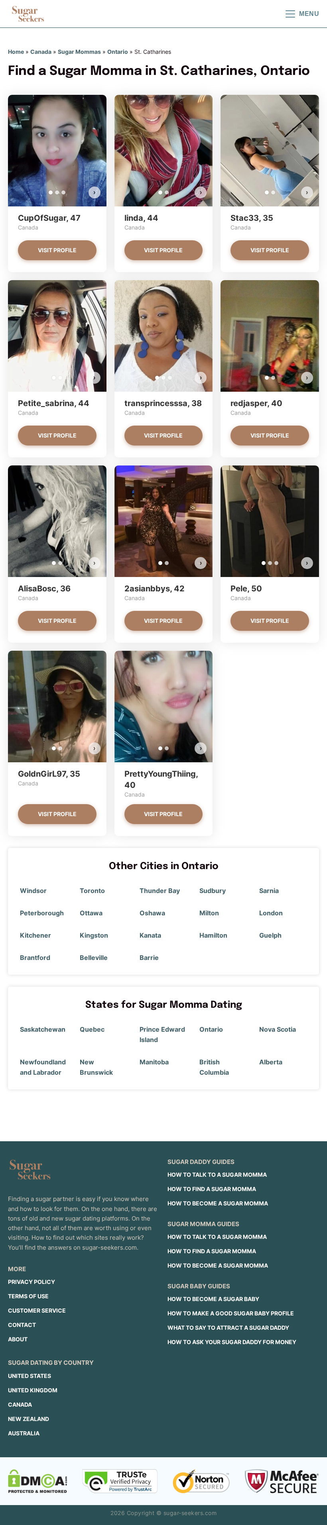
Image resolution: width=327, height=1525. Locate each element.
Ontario (117, 51)
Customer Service (37, 1310)
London (271, 913)
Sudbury (212, 891)
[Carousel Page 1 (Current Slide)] (51, 192)
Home (16, 51)
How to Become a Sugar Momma (217, 1203)
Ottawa (91, 913)
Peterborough (42, 913)
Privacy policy (31, 1281)
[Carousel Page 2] (57, 192)
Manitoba (154, 1062)
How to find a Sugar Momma (211, 1188)
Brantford (35, 958)
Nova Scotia (277, 1029)
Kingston (94, 935)
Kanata (150, 935)
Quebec (92, 1029)
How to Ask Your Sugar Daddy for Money (231, 1342)
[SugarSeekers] (28, 14)
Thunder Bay (160, 891)
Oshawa (152, 913)
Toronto (92, 891)
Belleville (94, 958)
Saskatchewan (42, 1029)
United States (29, 1375)
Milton (209, 913)
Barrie (149, 958)
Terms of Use (28, 1296)
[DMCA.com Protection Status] (37, 1481)
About (18, 1339)
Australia (23, 1433)
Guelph (270, 935)
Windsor (33, 891)
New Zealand (28, 1418)
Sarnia (269, 891)
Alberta (270, 1062)
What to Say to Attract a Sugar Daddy (228, 1327)
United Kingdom (32, 1390)
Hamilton (213, 935)
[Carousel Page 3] (63, 192)
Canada (40, 51)
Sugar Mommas (79, 51)
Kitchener (35, 935)
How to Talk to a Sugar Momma (217, 1174)
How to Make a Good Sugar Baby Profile (230, 1313)
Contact (22, 1324)
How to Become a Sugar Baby (213, 1298)
